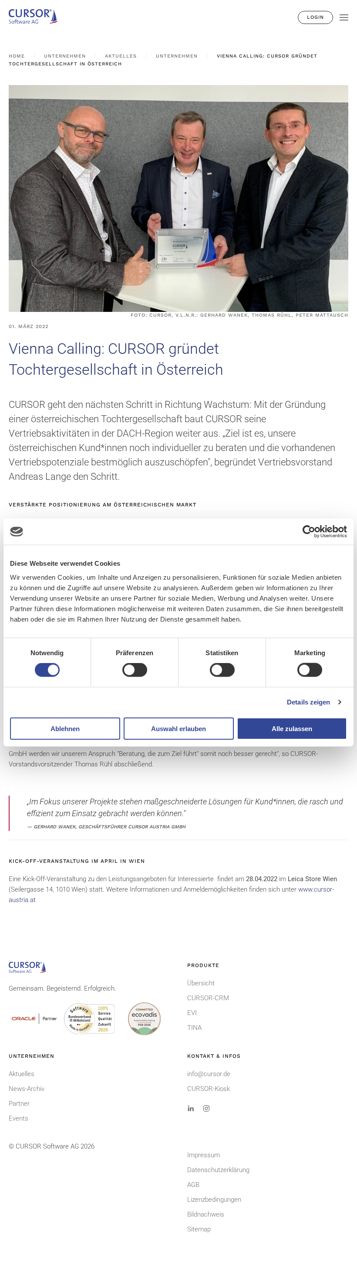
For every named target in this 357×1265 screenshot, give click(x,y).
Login (315, 17)
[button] (344, 17)
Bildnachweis (205, 1214)
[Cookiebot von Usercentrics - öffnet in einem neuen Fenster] (309, 531)
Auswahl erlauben (178, 728)
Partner (19, 1104)
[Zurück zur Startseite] (37, 17)
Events (18, 1118)
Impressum (203, 1155)
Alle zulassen (292, 728)
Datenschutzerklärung (218, 1170)
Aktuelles (21, 1074)
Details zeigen (308, 702)
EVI (192, 1013)
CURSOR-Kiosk (208, 1089)
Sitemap (199, 1229)
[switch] (134, 670)
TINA (194, 1028)
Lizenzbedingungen (214, 1199)
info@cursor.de (208, 1074)
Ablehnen (65, 728)
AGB (193, 1185)
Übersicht (201, 983)
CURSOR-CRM (208, 998)
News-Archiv (26, 1089)
